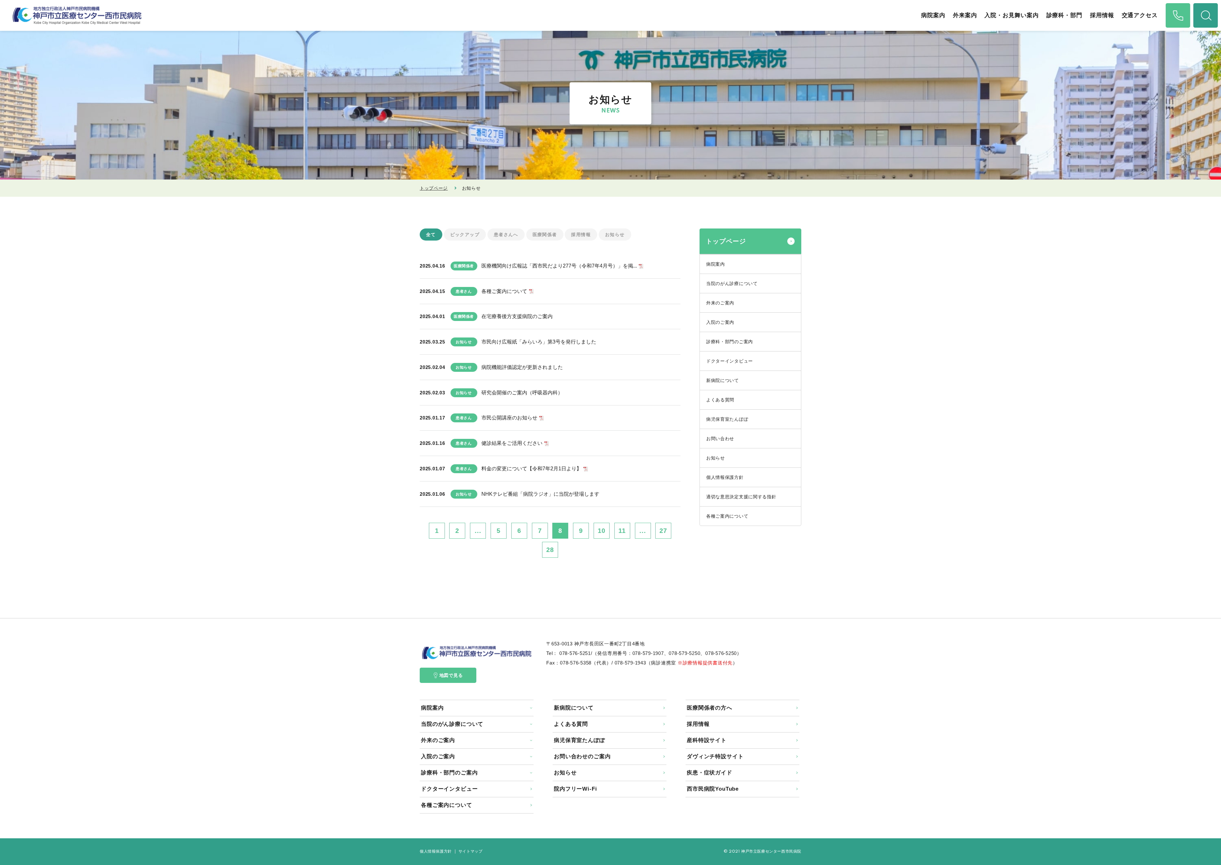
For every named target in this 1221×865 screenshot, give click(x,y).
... (478, 530)
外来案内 (965, 15)
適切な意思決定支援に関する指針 (741, 496)
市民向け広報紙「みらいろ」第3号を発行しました (538, 341)
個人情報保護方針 (725, 477)
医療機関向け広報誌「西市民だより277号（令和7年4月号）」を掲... (559, 266)
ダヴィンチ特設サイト (715, 756)
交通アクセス (1140, 15)
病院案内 (933, 15)
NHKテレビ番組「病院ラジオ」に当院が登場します (540, 494)
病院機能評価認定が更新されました (522, 367)
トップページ (434, 188)
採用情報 (1102, 15)
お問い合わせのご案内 (582, 756)
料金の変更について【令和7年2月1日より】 (531, 468)
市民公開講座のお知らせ (509, 417)
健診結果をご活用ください (511, 443)
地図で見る (451, 675)
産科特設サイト (707, 740)
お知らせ (715, 457)
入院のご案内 (720, 322)
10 (601, 530)
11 (622, 530)
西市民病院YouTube (713, 789)
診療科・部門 (1064, 15)
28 (550, 549)
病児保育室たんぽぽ (727, 419)
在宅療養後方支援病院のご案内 (517, 316)
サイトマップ (471, 851)
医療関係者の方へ (709, 708)
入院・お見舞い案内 (1011, 15)
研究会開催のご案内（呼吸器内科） (522, 392)
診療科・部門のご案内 (729, 341)
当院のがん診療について (732, 283)
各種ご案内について (504, 291)
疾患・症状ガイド (709, 773)
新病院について (722, 380)
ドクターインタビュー (729, 361)
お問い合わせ (720, 438)
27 (663, 530)
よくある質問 (720, 399)
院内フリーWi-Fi (575, 789)
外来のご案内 (720, 302)
